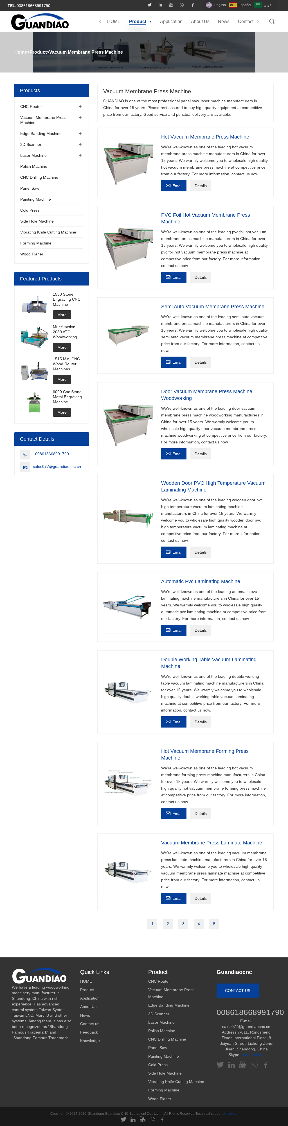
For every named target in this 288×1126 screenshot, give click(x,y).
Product (38, 52)
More (62, 314)
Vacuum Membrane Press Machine (86, 52)
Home (20, 52)
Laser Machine (33, 155)
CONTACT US (237, 990)
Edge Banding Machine (41, 133)
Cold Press (30, 210)
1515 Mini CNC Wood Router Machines (66, 364)
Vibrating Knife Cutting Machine (48, 232)
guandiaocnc (253, 1054)
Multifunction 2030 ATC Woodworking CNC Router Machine (65, 332)
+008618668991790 (51, 454)
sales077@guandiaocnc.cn (57, 466)
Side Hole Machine (37, 221)
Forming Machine (35, 243)
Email (173, 185)
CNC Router (31, 106)
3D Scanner (30, 144)
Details (201, 185)
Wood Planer (31, 254)
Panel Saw (29, 188)
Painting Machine (35, 199)
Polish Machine (33, 166)
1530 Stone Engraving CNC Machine (66, 299)
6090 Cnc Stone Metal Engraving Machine (67, 396)
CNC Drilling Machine (39, 177)
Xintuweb (230, 1114)
